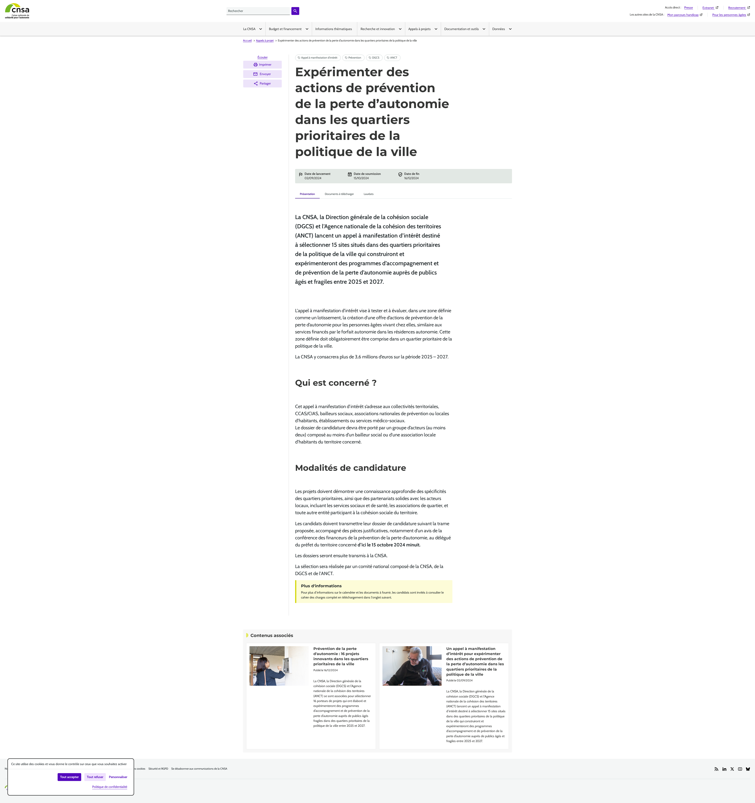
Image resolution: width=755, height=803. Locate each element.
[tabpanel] (403, 404)
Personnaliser (118, 777)
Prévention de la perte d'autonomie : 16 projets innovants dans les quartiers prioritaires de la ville (340, 656)
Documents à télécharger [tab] (339, 194)
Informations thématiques (333, 29)
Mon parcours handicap (685, 15)
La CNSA (249, 29)
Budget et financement (285, 29)
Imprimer (265, 64)
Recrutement (739, 8)
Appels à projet (265, 40)
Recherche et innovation (378, 29)
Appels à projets (419, 29)
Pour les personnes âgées (731, 15)
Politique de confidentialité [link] (109, 787)
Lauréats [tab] (369, 194)
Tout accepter (69, 777)
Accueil (247, 40)
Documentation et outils (461, 29)
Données (498, 29)
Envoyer (265, 74)
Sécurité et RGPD (158, 768)
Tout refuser (95, 777)
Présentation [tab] (307, 194)
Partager (265, 83)
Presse (688, 7)
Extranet (711, 8)
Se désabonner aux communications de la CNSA (199, 768)
